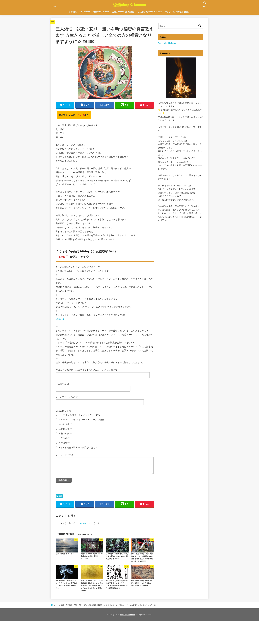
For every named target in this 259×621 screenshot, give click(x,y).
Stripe (59, 319)
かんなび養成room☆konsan (150, 12)
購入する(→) (72, 115)
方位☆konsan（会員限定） (123, 12)
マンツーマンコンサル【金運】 (177, 12)
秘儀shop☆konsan (129, 4)
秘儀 (52, 22)
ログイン (84, 523)
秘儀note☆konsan (101, 12)
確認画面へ (63, 480)
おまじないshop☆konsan (79, 12)
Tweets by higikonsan (168, 43)
